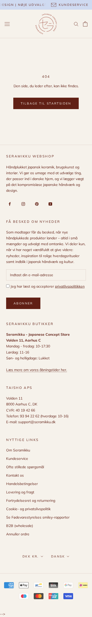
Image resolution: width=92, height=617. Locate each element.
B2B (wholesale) (19, 525)
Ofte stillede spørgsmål (25, 467)
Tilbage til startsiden (46, 103)
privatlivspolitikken (70, 286)
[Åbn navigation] (7, 24)
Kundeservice (17, 458)
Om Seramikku (18, 450)
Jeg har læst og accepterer (47, 286)
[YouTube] (49, 204)
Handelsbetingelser (22, 483)
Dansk (58, 556)
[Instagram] (22, 204)
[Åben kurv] (85, 23)
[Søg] (76, 24)
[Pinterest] (36, 204)
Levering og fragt (20, 492)
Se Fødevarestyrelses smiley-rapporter (38, 517)
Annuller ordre (17, 534)
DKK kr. (30, 556)
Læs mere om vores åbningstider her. (36, 370)
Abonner (23, 303)
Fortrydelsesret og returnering (30, 500)
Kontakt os (15, 475)
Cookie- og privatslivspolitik (28, 509)
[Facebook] (9, 204)
